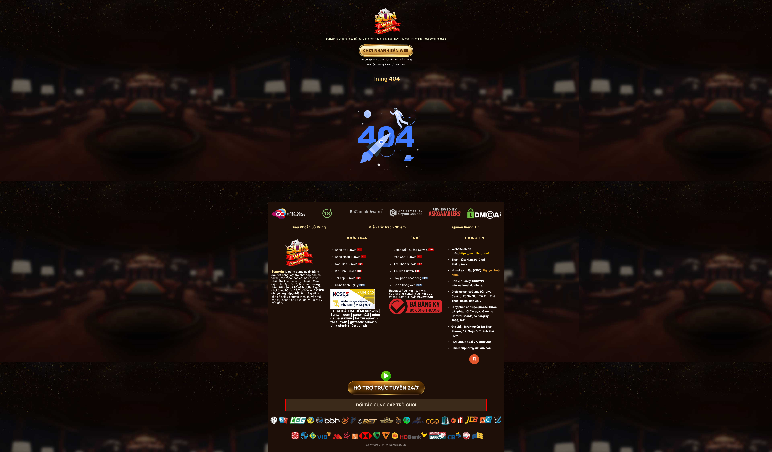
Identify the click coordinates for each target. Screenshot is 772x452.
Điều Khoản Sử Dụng (308, 227)
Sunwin (394, 444)
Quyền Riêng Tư (465, 227)
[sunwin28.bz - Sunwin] (386, 19)
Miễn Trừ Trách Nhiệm (387, 227)
